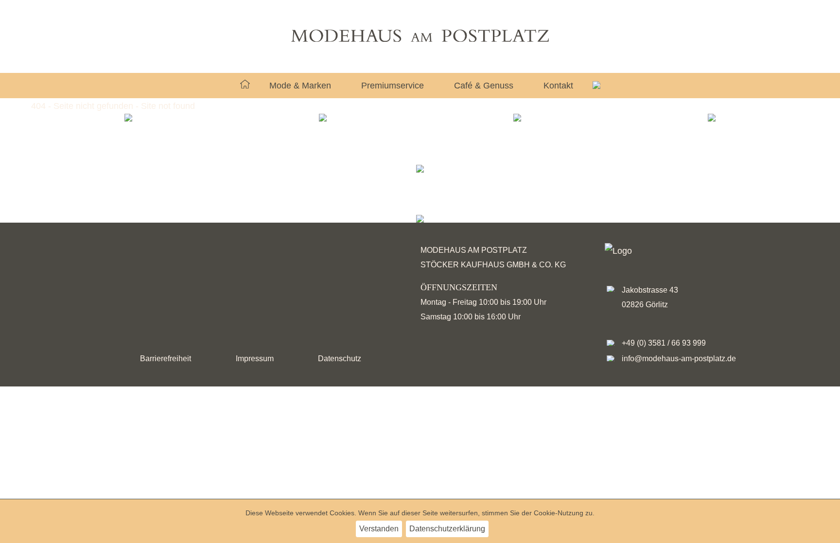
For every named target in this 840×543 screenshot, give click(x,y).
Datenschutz (339, 358)
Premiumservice (392, 85)
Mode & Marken (300, 85)
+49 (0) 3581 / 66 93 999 (664, 343)
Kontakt (558, 85)
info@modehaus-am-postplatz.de (679, 358)
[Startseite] (245, 85)
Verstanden (379, 529)
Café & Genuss (483, 85)
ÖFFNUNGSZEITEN (458, 287)
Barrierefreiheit (165, 358)
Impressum (255, 358)
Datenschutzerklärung (447, 529)
